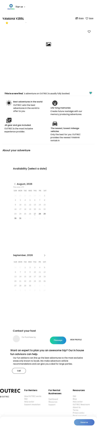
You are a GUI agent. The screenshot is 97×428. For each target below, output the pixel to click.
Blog (75, 399)
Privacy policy (78, 413)
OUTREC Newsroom (81, 404)
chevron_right (45, 255)
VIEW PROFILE (76, 339)
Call (19, 370)
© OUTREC (4, 397)
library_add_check (9, 120)
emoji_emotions (55, 103)
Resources (52, 402)
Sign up (19, 7)
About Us (76, 407)
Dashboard (53, 399)
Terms (75, 410)
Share (81, 18)
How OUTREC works (32, 396)
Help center (29, 402)
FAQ (26, 399)
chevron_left (15, 184)
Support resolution (32, 404)
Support (51, 404)
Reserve (84, 422)
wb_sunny (9, 103)
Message (58, 340)
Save (91, 18)
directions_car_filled (55, 123)
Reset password (79, 415)
